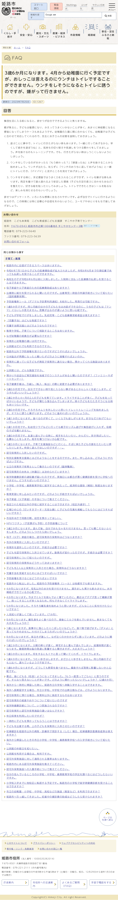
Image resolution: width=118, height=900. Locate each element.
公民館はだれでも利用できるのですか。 (29, 346)
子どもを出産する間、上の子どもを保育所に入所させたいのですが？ (45, 726)
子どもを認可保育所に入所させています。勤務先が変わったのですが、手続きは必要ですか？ (59, 552)
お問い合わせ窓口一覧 (51, 849)
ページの (107, 819)
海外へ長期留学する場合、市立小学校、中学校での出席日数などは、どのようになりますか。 (59, 690)
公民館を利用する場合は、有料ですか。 (29, 754)
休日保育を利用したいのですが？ (25, 716)
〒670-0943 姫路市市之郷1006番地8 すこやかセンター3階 (55, 226)
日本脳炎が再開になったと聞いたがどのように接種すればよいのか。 (45, 356)
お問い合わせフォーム (16, 241)
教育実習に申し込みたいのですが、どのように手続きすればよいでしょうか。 (50, 494)
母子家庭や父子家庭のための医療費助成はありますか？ (38, 288)
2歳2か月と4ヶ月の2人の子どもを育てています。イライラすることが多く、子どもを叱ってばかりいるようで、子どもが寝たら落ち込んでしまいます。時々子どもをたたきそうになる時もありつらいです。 (59, 401)
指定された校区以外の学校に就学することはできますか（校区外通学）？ (48, 504)
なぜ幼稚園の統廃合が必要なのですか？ (29, 336)
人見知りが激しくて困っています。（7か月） (32, 614)
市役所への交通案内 (43, 884)
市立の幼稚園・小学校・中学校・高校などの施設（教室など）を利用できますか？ (53, 791)
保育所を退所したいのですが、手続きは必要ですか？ (36, 547)
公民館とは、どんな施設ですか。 (25, 370)
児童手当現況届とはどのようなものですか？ (31, 325)
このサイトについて (17, 843)
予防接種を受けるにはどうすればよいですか (31, 578)
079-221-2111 (21, 868)
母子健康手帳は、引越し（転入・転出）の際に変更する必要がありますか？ (49, 384)
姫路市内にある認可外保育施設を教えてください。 (35, 764)
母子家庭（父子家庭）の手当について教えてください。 (38, 499)
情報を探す (35, 16)
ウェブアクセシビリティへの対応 (78, 843)
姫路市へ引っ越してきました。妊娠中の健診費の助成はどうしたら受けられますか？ (54, 797)
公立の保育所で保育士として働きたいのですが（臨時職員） (40, 466)
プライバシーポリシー (44, 843)
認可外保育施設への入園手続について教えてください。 (38, 769)
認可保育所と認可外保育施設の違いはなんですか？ (35, 711)
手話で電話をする (101, 882)
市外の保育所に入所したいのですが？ (28, 542)
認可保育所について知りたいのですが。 (29, 558)
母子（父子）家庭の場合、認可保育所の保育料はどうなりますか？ (44, 537)
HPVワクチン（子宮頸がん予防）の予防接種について (37, 523)
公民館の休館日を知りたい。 (22, 748)
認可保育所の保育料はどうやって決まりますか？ (34, 563)
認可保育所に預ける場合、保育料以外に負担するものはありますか (44, 695)
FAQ (28, 48)
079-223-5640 (26, 231)
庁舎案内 (9, 882)
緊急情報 (56, 6)
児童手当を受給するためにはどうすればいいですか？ (36, 573)
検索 (110, 16)
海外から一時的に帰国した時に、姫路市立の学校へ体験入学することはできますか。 (54, 685)
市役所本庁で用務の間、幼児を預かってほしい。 (34, 518)
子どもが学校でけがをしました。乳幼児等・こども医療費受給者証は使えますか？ (53, 315)
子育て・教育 (13, 258)
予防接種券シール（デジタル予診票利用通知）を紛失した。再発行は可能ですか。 (53, 301)
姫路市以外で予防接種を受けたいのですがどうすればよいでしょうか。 (46, 351)
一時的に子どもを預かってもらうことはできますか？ (36, 721)
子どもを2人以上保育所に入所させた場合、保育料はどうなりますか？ (46, 568)
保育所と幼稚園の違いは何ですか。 (26, 341)
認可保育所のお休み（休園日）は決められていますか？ (38, 472)
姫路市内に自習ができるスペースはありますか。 (34, 265)
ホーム (17, 48)
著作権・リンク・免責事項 (20, 849)
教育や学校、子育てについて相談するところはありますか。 (40, 331)
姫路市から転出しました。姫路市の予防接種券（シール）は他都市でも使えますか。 (54, 583)
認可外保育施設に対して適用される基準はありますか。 (38, 759)
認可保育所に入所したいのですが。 (26, 453)
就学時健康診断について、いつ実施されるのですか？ (36, 705)
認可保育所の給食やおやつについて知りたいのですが (36, 700)
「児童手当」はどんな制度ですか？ (26, 320)
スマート (38, 7)
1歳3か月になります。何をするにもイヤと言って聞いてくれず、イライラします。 (53, 654)
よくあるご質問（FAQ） (71, 884)
